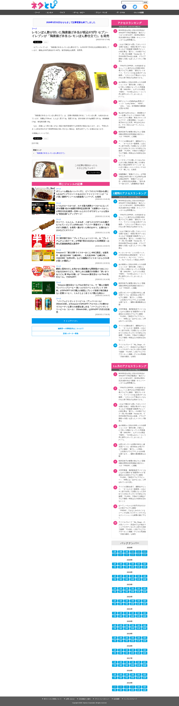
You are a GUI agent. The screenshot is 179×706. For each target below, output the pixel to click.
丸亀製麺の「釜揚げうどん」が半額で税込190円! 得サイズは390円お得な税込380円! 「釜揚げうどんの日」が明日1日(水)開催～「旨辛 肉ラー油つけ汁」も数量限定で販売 (132, 179)
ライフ (62, 12)
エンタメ (50, 12)
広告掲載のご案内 (84, 699)
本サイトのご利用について (52, 699)
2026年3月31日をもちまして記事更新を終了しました (70, 22)
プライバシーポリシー (102, 699)
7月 (115, 567)
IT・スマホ (121, 12)
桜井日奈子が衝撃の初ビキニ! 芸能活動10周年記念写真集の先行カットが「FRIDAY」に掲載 (132, 134)
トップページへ (71, 321)
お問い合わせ (70, 699)
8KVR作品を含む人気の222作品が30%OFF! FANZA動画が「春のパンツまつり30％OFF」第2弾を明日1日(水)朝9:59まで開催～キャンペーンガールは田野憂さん (132, 35)
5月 (138, 564)
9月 (127, 567)
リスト (45, 42)
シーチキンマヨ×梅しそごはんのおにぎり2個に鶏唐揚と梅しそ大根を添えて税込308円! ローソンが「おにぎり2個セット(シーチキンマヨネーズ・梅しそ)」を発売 (132, 164)
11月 (138, 567)
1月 (115, 552)
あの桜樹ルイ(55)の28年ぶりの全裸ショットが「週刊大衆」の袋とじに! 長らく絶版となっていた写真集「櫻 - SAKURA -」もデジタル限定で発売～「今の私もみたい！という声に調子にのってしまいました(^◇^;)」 (132, 89)
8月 (121, 567)
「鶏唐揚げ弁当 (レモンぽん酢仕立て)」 (50, 153)
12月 (144, 567)
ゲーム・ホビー (79, 12)
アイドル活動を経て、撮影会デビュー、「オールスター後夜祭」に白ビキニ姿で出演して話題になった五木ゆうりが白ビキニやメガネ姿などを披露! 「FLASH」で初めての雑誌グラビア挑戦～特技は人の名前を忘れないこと (132, 148)
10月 (132, 567)
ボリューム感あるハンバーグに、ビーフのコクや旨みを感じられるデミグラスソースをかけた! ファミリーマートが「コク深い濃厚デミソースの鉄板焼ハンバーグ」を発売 (82, 194)
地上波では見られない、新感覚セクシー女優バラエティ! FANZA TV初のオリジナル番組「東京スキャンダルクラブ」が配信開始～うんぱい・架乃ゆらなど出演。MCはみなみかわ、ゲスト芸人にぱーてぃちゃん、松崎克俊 (132, 120)
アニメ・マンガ (101, 12)
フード (37, 12)
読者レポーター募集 (70, 333)
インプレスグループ (130, 699)
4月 (133, 564)
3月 (127, 552)
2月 (121, 552)
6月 (144, 564)
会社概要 (116, 699)
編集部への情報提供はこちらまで (71, 328)
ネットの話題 (139, 12)
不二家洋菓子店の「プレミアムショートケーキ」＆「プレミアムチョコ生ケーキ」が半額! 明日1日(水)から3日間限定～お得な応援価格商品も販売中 (82, 241)
